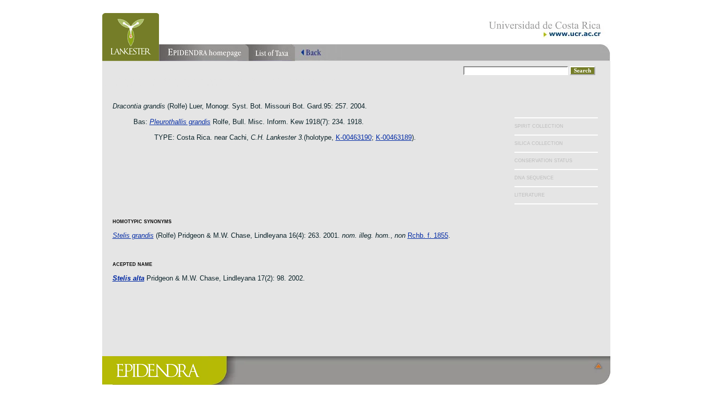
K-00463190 (354, 137)
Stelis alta (128, 278)
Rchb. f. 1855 (428, 235)
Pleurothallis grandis (180, 122)
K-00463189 (394, 137)
